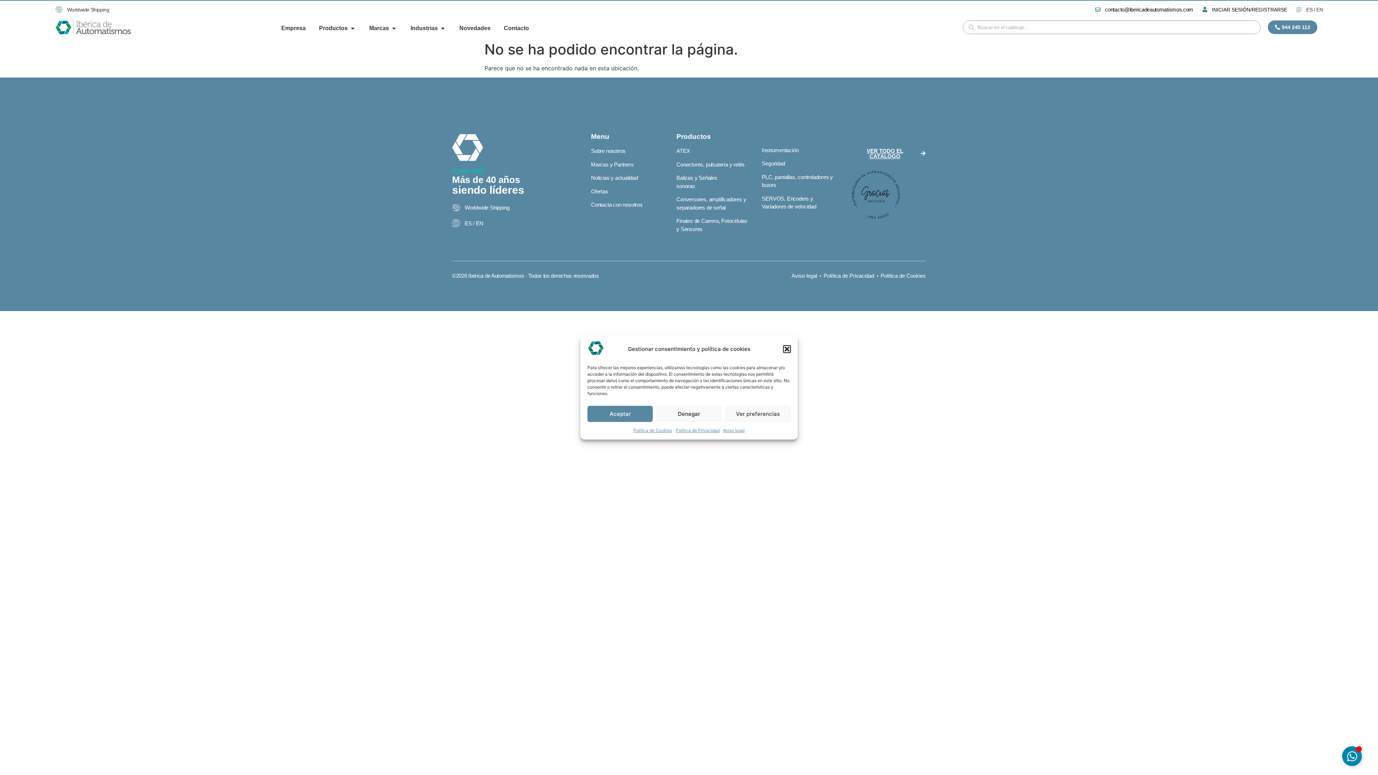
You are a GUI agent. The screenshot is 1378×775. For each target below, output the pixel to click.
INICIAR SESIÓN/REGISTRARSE (1249, 10)
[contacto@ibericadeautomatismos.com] (1098, 9)
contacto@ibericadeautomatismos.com (1149, 9)
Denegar (689, 413)
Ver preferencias (758, 413)
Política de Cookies (652, 430)
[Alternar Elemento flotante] (1352, 756)
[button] (787, 349)
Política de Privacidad (698, 430)
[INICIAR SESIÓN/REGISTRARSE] (1205, 9)
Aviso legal (734, 430)
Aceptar (620, 413)
